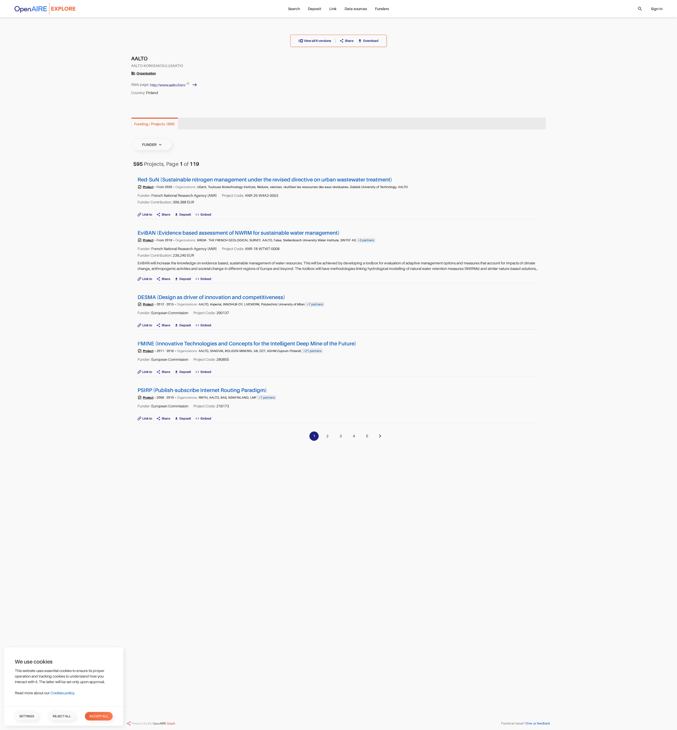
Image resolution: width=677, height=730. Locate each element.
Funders (382, 9)
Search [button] (294, 9)
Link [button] (333, 9)
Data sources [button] (356, 9)
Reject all (62, 716)
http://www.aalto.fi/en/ (168, 85)
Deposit (314, 9)
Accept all (98, 716)
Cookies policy (62, 693)
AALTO (139, 59)
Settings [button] (26, 716)
